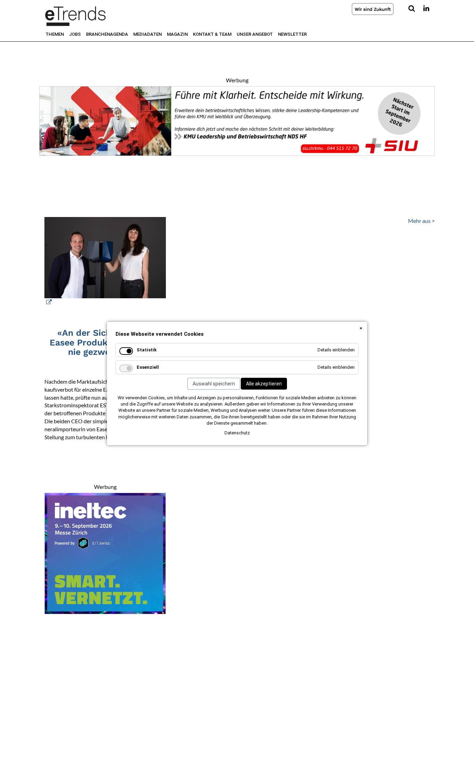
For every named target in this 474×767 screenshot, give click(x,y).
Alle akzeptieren (264, 383)
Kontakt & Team (212, 34)
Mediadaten (147, 34)
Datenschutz (237, 432)
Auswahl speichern (214, 383)
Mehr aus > (421, 220)
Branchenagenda (107, 34)
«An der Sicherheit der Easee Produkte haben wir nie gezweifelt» (105, 342)
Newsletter (292, 34)
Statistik (146, 349)
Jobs (75, 34)
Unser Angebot (255, 34)
